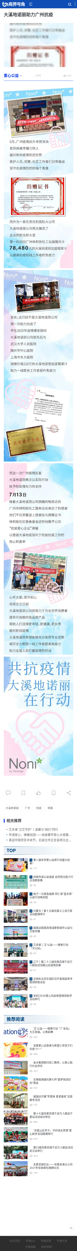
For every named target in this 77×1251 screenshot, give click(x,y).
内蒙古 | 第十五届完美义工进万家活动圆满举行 (51, 912)
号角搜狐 (30, 1246)
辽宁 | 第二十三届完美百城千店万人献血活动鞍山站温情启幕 (51, 963)
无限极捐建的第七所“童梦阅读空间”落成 (50, 1081)
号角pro (30, 1240)
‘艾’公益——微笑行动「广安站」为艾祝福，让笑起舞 (50, 1030)
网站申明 (46, 1246)
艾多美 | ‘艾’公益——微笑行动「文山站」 (49, 946)
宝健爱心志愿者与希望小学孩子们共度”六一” (51, 1047)
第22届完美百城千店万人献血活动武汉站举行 (51, 1149)
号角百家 (46, 1240)
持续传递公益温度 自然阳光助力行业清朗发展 (51, 878)
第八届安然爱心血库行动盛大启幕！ (50, 861)
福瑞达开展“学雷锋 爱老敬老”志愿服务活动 (51, 1098)
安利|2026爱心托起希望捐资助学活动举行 (51, 997)
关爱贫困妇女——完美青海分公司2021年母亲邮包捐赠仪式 (51, 1166)
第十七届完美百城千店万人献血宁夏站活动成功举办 (51, 1115)
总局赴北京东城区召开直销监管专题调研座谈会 (51, 980)
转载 (50, 807)
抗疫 (38, 807)
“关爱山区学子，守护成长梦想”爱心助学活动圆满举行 (51, 1132)
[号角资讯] (13, 4)
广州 (27, 807)
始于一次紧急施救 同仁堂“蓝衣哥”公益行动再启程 (51, 895)
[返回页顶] (71, 1228)
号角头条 (62, 1240)
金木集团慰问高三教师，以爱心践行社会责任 (51, 1064)
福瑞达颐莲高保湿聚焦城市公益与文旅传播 (51, 929)
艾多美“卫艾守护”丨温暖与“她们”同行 (33, 829)
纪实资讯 (15, 1240)
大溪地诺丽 (12, 807)
